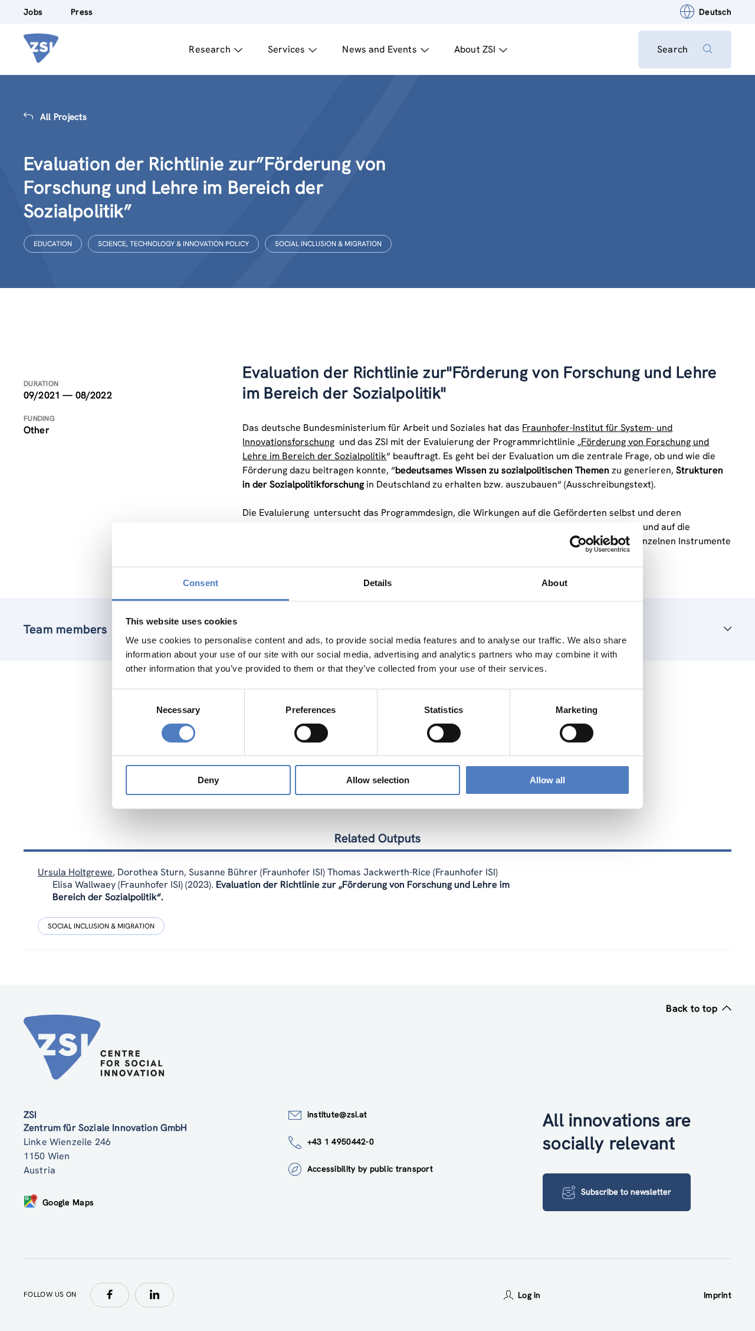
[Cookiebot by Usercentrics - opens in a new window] (578, 544)
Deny (208, 780)
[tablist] (377, 901)
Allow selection (377, 780)
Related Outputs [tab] (377, 838)
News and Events (379, 49)
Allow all (547, 780)
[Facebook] (109, 1295)
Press (82, 11)
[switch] (311, 733)
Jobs (33, 11)
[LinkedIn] (154, 1295)
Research (209, 49)
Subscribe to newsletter (626, 1191)
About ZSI (474, 49)
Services (286, 49)
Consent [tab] (200, 582)
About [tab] (554, 582)
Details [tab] (377, 582)
